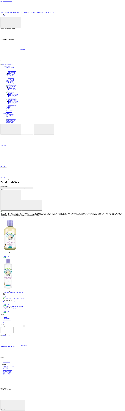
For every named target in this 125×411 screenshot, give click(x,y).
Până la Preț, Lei (14, 325)
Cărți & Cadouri (6, 113)
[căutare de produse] (11, 129)
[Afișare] (11, 195)
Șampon (10, 76)
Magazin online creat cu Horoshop (8, 346)
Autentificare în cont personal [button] (9, 366)
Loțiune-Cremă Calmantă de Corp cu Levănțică (13, 292)
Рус (4, 15)
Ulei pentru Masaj (12, 89)
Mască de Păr (11, 78)
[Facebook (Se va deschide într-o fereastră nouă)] (10, 11)
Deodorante (10, 82)
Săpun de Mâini (11, 83)
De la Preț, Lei (4, 325)
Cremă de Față (11, 69)
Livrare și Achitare (23, 12)
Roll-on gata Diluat (12, 96)
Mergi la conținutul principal (6, 1)
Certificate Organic (12, 98)
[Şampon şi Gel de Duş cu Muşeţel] (63, 298)
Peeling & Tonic (11, 73)
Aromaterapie (6, 91)
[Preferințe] (62, 34)
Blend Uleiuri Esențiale (13, 95)
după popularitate (4, 186)
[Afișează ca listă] (31, 205)
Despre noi (3, 12)
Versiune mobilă (23, 345)
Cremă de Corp (11, 88)
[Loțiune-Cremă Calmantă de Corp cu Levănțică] (63, 274)
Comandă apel (3, 167)
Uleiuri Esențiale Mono (13, 94)
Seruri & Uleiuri (11, 72)
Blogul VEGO (8, 12)
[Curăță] (44, 129)
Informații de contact (15, 12)
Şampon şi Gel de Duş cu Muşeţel (10, 301)
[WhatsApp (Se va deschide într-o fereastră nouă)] (69, 11)
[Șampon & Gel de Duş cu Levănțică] (63, 235)
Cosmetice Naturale (7, 66)
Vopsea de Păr (11, 79)
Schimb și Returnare (31, 12)
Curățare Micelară (12, 71)
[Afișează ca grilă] (11, 205)
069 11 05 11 (3, 145)
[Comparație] (11, 22)
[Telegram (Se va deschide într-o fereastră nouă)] (88, 11)
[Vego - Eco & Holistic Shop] (7, 332)
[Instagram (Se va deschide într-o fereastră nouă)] (30, 11)
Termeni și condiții (39, 12)
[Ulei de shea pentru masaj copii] (63, 306)
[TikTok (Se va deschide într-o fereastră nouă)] (49, 11)
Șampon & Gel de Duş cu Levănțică (10, 253)
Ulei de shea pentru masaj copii (9, 308)
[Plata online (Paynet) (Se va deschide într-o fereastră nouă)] (5, 335)
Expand (2, 217)
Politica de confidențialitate (48, 12)
